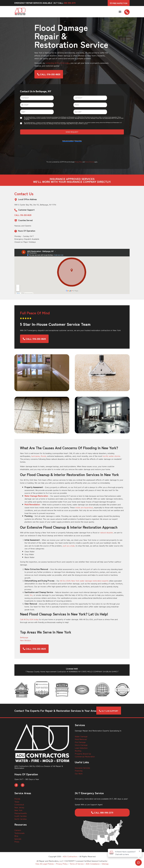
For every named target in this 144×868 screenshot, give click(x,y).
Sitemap (105, 863)
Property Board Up (83, 753)
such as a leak (69, 545)
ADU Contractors (70, 856)
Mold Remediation (32, 504)
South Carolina (20, 815)
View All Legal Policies (44, 863)
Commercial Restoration (85, 756)
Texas (16, 801)
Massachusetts (20, 813)
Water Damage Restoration (36, 495)
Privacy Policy (78, 162)
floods (43, 456)
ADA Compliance (93, 863)
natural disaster (106, 532)
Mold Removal (81, 739)
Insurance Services (82, 767)
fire (31, 595)
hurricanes (35, 456)
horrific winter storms (111, 456)
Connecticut (19, 804)
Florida (17, 798)
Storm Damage (81, 744)
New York (18, 810)
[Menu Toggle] (120, 11)
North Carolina (20, 818)
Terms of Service (89, 162)
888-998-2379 (69, 2)
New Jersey (19, 807)
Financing (78, 770)
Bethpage (24, 637)
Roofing (78, 750)
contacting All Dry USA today (57, 62)
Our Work (79, 773)
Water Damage (81, 736)
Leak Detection (81, 747)
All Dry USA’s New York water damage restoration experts (84, 580)
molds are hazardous (84, 507)
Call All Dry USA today (29, 619)
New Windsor (25, 640)
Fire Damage (80, 742)
